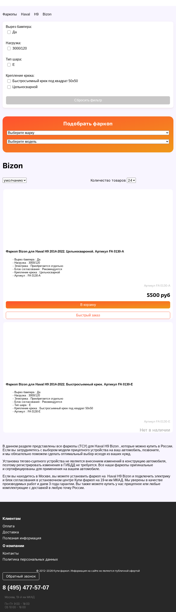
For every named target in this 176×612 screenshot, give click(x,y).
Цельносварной (25, 87)
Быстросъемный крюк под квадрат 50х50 (45, 81)
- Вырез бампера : (24, 259)
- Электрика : (21, 266)
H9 (36, 14)
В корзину (88, 305)
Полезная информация (22, 538)
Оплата (9, 526)
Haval (25, 14)
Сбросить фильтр (88, 100)
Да (14, 32)
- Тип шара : (20, 405)
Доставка (11, 532)
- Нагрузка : (20, 262)
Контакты (11, 553)
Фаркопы (10, 14)
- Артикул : (20, 275)
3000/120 (19, 48)
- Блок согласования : (27, 269)
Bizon (47, 14)
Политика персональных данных (30, 559)
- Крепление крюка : (26, 272)
